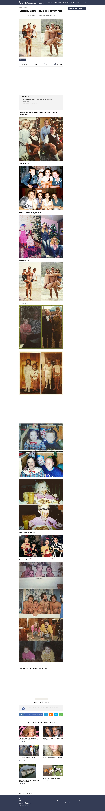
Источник (61, 664)
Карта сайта (22, 793)
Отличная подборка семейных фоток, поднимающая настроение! (37, 99)
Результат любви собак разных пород (52, 778)
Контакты (29, 793)
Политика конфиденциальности (25, 807)
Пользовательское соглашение (39, 807)
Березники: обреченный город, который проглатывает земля (29, 781)
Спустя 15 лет (26, 107)
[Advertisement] (41, 80)
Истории (72, 2)
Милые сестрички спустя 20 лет (30, 103)
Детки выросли (26, 105)
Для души (22, 59)
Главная (50, 2)
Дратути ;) (23, 2)
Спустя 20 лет (26, 101)
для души (38, 698)
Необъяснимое (57, 2)
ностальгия (44, 698)
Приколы (78, 2)
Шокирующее (65, 2)
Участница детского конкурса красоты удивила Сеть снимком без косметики (28, 739)
